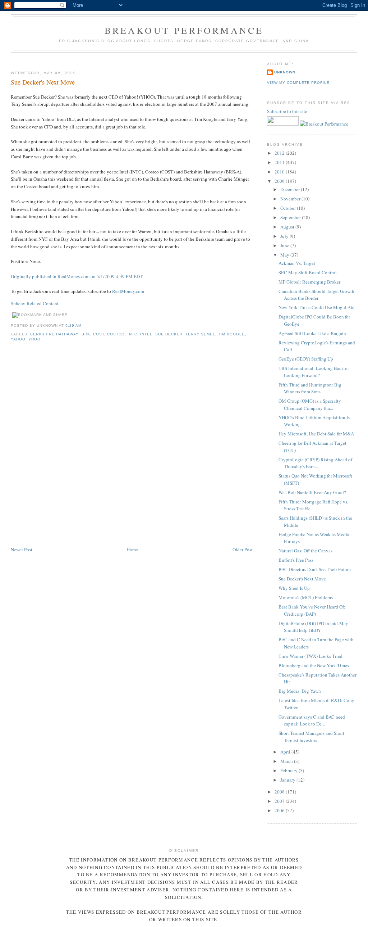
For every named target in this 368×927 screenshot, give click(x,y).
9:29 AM (73, 325)
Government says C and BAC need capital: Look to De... (312, 720)
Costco (116, 334)
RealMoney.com (128, 291)
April (285, 752)
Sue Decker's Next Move (43, 82)
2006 (280, 810)
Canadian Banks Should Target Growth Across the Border (316, 295)
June (285, 245)
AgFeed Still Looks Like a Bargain (312, 333)
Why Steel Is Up (294, 588)
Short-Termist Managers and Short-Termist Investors (312, 736)
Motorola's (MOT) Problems (306, 597)
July (285, 236)
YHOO (34, 339)
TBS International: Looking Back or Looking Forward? (314, 372)
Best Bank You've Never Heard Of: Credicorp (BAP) (312, 610)
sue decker (169, 334)
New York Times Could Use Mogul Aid (317, 307)
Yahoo (18, 339)
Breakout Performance (184, 30)
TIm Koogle (231, 334)
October (288, 208)
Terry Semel (200, 334)
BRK (86, 334)
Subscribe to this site (287, 111)
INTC (132, 334)
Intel (146, 334)
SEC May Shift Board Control (308, 272)
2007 (280, 801)
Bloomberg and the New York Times (314, 665)
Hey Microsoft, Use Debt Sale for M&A (316, 433)
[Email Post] (84, 325)
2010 (280, 171)
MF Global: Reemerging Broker (309, 282)
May (285, 255)
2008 (280, 791)
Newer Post (21, 549)
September (291, 217)
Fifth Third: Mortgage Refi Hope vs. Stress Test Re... (313, 505)
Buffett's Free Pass (296, 560)
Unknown (284, 72)
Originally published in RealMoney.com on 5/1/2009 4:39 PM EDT (77, 276)
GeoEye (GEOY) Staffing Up (306, 359)
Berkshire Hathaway (54, 334)
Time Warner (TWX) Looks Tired (310, 656)
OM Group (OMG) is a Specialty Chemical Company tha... (310, 404)
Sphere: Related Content (35, 303)
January (288, 780)
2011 (280, 162)
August (287, 226)
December (290, 189)
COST (98, 334)
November (291, 198)
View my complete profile (298, 83)
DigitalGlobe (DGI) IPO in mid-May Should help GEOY (313, 627)
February (289, 770)
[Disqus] (132, 450)
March (287, 761)
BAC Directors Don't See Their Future (315, 569)
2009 (280, 181)
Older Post (243, 549)
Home (132, 549)
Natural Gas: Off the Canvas (305, 550)
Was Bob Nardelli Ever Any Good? (312, 492)
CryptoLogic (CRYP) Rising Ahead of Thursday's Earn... (315, 463)
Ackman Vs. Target (297, 263)
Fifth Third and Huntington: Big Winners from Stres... (310, 388)
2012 (280, 153)
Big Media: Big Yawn (300, 691)
